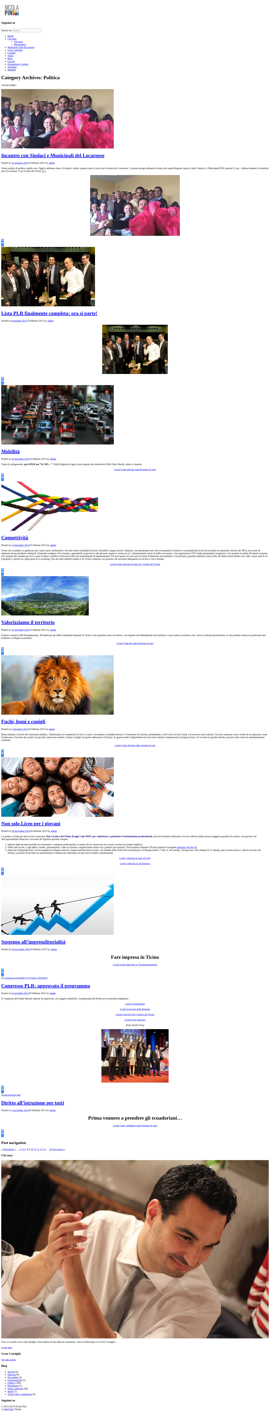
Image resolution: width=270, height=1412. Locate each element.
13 (41, 1149)
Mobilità (12, 69)
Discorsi (12, 1374)
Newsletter (13, 1377)
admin (52, 163)
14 (44, 1149)
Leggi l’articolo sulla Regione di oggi (135, 643)
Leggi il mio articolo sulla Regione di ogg (134, 469)
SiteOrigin (9, 1409)
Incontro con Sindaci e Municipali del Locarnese (52, 155)
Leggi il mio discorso (135, 1019)
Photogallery (20, 44)
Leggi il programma (135, 1004)
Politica (11, 1383)
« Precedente (7, 1149)
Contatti (11, 53)
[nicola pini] (11, 16)
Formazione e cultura (18, 64)
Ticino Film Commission (20, 1394)
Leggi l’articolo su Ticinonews (135, 863)
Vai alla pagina (8, 1359)
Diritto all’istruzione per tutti (32, 1103)
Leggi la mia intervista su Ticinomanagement (135, 964)
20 (50, 1149)
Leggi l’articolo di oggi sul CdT (135, 858)
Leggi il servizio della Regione (135, 1009)
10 (32, 1149)
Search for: (6, 30)
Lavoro (11, 61)
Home (11, 36)
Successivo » (58, 1149)
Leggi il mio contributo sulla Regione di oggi (135, 1125)
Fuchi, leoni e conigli (23, 721)
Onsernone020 (15, 1380)
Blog (10, 58)
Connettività (14, 537)
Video (10, 55)
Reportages (13, 1385)
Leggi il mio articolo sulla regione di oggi (135, 745)
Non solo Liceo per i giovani (30, 823)
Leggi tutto (6, 1347)
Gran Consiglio (15, 50)
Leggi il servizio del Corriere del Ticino (135, 1014)
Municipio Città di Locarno (21, 47)
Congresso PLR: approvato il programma (45, 985)
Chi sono (12, 39)
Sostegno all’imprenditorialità (33, 942)
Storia (10, 1391)
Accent (11, 1371)
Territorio (12, 67)
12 (38, 1149)
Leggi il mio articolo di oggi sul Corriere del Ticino (135, 564)
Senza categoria (15, 1388)
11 (35, 1149)
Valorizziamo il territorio (28, 622)
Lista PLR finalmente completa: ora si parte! (49, 313)
